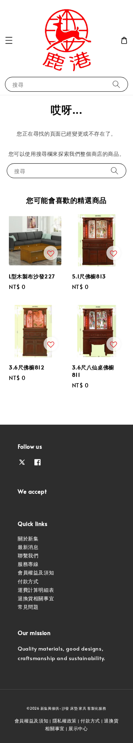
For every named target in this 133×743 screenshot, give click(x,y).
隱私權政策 (64, 721)
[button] (9, 40)
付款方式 (28, 581)
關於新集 (28, 538)
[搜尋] (116, 84)
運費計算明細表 (36, 589)
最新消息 (28, 547)
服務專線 (28, 564)
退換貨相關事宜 (36, 598)
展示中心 (78, 728)
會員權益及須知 (36, 572)
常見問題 (28, 606)
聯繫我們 (28, 555)
